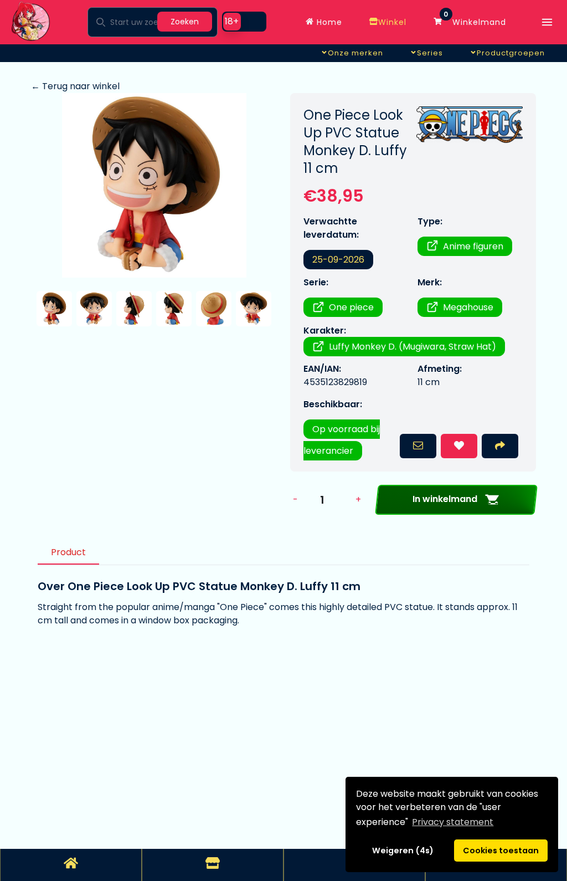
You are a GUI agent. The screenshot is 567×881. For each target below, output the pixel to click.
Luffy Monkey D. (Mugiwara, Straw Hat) (412, 346)
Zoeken (185, 21)
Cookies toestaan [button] (501, 850)
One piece (351, 307)
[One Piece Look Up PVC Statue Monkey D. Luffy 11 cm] (154, 185)
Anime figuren (473, 246)
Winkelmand (475, 19)
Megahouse (468, 307)
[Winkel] (213, 865)
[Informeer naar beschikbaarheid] (418, 446)
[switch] (244, 22)
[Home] (71, 865)
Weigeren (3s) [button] (403, 850)
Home (328, 22)
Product (68, 552)
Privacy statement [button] (452, 822)
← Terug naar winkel (75, 86)
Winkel (392, 22)
